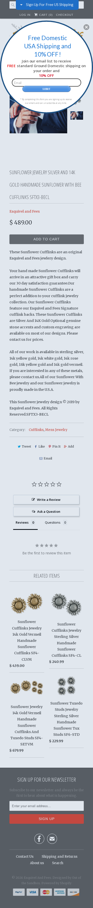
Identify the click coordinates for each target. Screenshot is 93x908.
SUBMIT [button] (46, 88)
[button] (86, 27)
